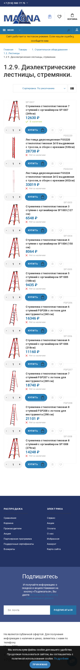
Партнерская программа (18, 538)
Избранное (53, 538)
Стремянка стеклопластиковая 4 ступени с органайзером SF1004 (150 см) (49, 243)
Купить (33, 130)
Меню (10, 30)
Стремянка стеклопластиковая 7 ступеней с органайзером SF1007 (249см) (47, 110)
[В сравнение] (52, 130)
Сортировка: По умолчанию (38, 88)
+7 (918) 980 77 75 (14, 3)
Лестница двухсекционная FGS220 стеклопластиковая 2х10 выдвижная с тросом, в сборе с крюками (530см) (50, 143)
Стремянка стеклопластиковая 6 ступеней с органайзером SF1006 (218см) (47, 344)
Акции (7, 533)
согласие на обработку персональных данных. (42, 596)
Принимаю (40, 664)
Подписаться (63, 610)
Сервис (51, 517)
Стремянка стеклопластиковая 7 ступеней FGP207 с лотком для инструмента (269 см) (47, 377)
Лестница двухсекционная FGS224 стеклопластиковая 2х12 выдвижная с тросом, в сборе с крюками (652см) (50, 176)
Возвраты (9, 549)
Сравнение (10, 517)
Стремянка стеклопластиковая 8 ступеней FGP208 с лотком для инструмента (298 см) (47, 410)
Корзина (72, 19)
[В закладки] (61, 130)
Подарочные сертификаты (19, 543)
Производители (13, 528)
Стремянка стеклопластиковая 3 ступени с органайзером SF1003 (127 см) (49, 210)
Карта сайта (54, 549)
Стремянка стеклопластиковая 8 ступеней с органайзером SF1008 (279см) (47, 444)
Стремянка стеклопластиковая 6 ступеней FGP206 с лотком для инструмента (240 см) (47, 310)
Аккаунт (51, 543)
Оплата (51, 528)
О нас (50, 533)
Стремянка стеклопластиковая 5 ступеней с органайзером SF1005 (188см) (47, 277)
